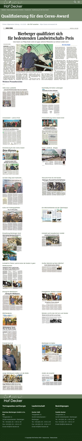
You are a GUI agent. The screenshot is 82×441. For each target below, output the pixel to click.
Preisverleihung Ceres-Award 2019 (53, 118)
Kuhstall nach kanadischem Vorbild (53, 233)
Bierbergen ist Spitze (48, 343)
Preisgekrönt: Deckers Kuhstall (52, 291)
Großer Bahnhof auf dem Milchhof (53, 263)
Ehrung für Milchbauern (9, 291)
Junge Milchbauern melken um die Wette (15, 373)
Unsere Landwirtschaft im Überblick (15, 9)
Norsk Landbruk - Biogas (50, 148)
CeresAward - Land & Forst (11, 118)
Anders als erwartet (48, 373)
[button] (41, 28)
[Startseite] (13, 4)
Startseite (4, 9)
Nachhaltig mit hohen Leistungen (52, 88)
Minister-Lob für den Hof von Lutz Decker (55, 313)
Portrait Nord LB (7, 343)
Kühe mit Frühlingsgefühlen (11, 207)
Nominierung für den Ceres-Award (13, 148)
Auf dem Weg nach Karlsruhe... (12, 178)
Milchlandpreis (7, 313)
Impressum (46, 437)
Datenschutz (53, 437)
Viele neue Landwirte (9, 88)
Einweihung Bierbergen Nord (11, 233)
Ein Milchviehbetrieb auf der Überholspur (55, 207)
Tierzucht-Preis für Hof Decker (51, 178)
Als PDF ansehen (33, 24)
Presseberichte (28, 9)
